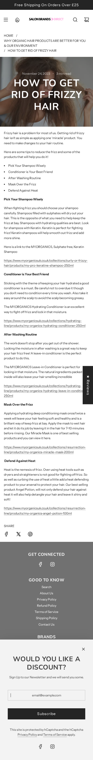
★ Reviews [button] (88, 385)
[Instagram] (52, 564)
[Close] (83, 649)
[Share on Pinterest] (30, 534)
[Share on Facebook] (6, 534)
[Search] (75, 19)
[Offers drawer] (17, 19)
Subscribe (46, 713)
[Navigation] (5, 19)
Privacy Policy (27, 734)
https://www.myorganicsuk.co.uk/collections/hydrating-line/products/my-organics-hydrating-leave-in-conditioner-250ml (46, 391)
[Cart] (86, 19)
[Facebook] (40, 564)
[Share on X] (18, 534)
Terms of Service (55, 734)
